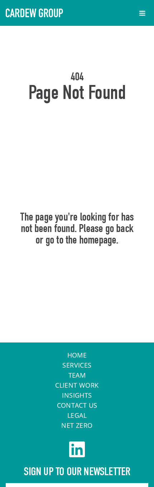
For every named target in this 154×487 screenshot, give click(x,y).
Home (77, 270)
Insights (77, 395)
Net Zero (76, 425)
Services (76, 365)
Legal (77, 415)
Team (77, 375)
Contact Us (77, 405)
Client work (76, 385)
